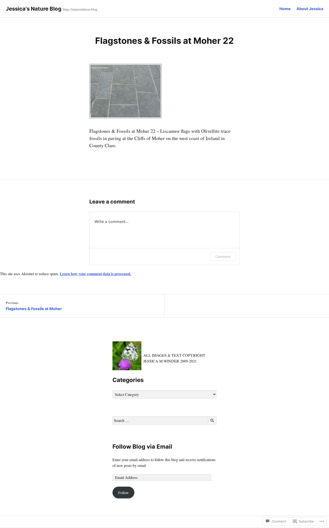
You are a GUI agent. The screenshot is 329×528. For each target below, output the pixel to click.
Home (285, 8)
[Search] (212, 420)
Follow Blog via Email (142, 446)
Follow (123, 492)
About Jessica (309, 8)
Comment (222, 256)
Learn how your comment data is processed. (95, 273)
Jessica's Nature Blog (33, 9)
